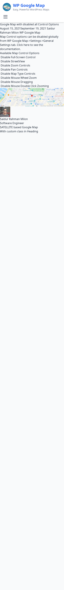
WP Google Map (29, 32)
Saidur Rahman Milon (14, 119)
